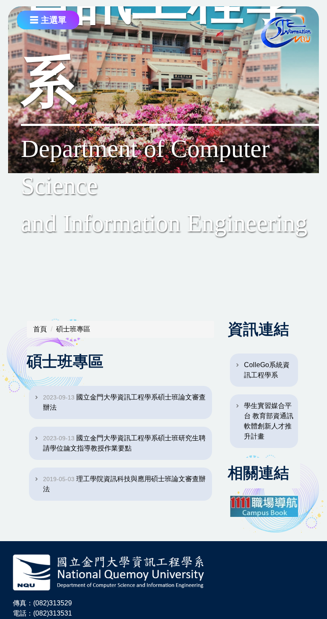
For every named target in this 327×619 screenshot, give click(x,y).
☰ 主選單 (48, 20)
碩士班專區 (73, 329)
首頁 (40, 329)
